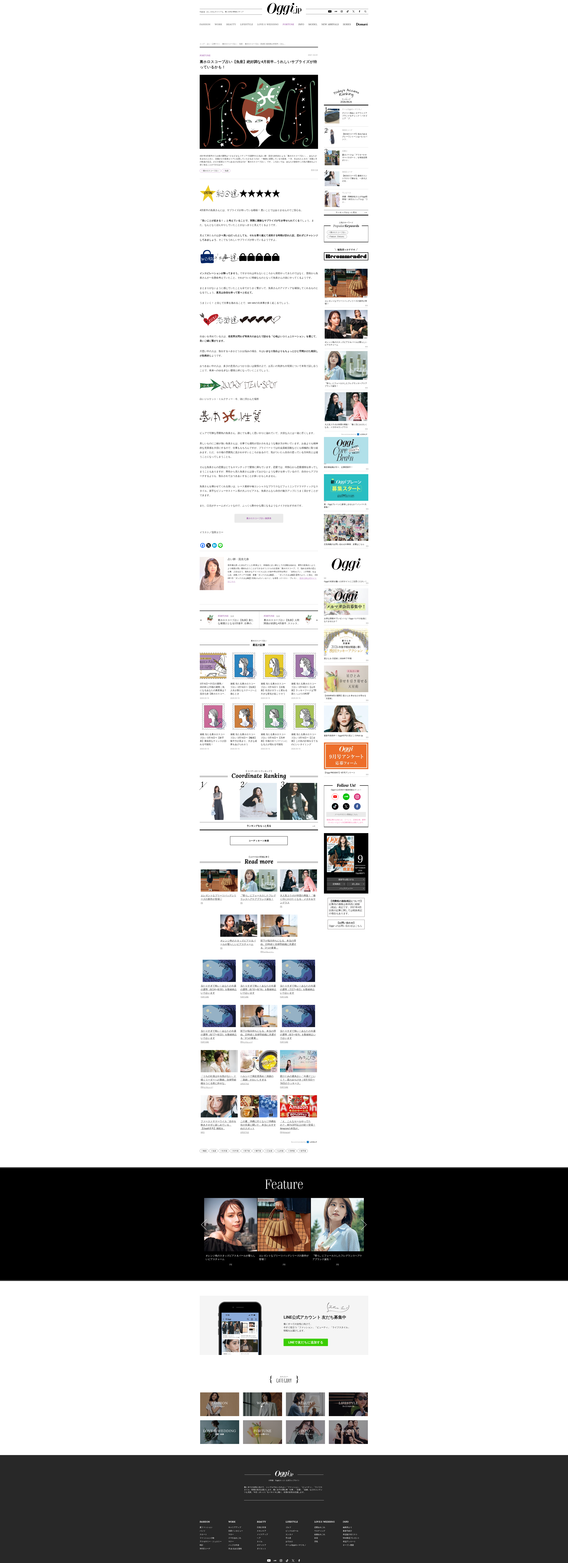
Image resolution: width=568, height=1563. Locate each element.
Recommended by (298, 1142)
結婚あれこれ (319, 1534)
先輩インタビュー (235, 1531)
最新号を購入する (346, 879)
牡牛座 (236, 1151)
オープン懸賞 (348, 1545)
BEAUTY (231, 24)
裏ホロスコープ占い (229, 44)
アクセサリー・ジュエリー (211, 1541)
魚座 (241, 44)
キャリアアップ (234, 1527)
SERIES (347, 24)
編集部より (347, 1527)
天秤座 (292, 1151)
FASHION (205, 24)
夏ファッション (206, 1527)
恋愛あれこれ (319, 1527)
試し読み (356, 884)
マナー (231, 1541)
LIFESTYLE (246, 24)
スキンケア (261, 1531)
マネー (231, 1534)
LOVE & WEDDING (268, 24)
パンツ (202, 1531)
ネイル (259, 1541)
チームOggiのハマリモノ (296, 1545)
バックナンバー (346, 888)
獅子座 (258, 1151)
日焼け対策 (261, 1527)
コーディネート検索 (259, 840)
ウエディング (319, 1531)
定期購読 (336, 884)
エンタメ (289, 1534)
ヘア (259, 1538)
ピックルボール (292, 1531)
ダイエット (261, 1549)
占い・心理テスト (213, 44)
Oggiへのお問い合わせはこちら (345, 925)
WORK (218, 24)
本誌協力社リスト (350, 1534)
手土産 (288, 1538)
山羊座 (281, 1151)
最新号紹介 (347, 1531)
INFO (301, 24)
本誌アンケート (349, 1541)
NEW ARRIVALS (330, 24)
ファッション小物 (207, 1538)
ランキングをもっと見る (259, 826)
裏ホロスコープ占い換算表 (258, 518)
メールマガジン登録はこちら (346, 814)
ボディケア (261, 1545)
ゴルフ (288, 1527)
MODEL (312, 24)
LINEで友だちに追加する (305, 1342)
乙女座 (269, 1151)
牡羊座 (224, 1151)
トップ (202, 44)
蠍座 (205, 1151)
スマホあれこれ (234, 1538)
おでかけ (289, 1541)
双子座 (247, 1151)
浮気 (316, 1541)
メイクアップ (262, 1534)
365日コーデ (205, 1549)
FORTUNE (288, 24)
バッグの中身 (233, 1545)
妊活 (316, 1538)
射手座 (303, 1151)
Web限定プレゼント (351, 1538)
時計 (201, 1545)
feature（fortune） (337, 237)
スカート (203, 1534)
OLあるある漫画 (235, 1549)
